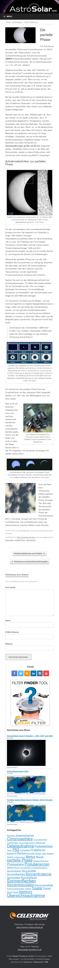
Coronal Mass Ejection (27, 843)
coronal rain (40, 842)
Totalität (37, 888)
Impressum (28, 962)
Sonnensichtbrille (44, 885)
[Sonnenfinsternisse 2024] (27, 793)
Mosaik (40, 856)
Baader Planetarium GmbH (23, 956)
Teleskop (28, 889)
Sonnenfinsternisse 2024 (17, 771)
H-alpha (36, 850)
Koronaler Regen (33, 853)
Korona (21, 853)
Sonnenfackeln (14, 870)
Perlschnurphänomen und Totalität (28, 553)
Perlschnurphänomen (41, 861)
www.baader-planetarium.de (29, 949)
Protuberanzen (37, 863)
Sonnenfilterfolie (16, 874)
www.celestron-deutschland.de (29, 927)
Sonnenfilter (29, 870)
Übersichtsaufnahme (26, 895)
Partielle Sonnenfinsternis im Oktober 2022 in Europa (29, 799)
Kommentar (10, 587)
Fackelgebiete (44, 846)
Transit (47, 888)
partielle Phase (19, 540)
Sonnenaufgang (26, 867)
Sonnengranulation (20, 884)
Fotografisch (25, 850)
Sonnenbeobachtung (39, 867)
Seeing (10, 867)
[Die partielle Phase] (20, 35)
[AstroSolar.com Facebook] (14, 673)
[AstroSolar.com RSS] (27, 673)
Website (8, 643)
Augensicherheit (25, 835)
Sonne (17, 867)
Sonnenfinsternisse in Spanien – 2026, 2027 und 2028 (30, 735)
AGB (46, 962)
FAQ (16, 849)
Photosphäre (15, 864)
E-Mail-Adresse (12, 632)
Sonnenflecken (21, 880)
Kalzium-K (12, 853)
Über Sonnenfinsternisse (26, 537)
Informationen (17, 22)
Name (7, 620)
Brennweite (9, 540)
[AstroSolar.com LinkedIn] (33, 673)
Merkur (30, 856)
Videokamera (31, 540)
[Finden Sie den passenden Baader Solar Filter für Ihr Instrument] (30, 703)
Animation (11, 835)
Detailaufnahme (20, 845)
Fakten (9, 850)
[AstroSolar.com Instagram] (40, 673)
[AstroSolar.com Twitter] (21, 673)
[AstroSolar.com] (33, 8)
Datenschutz (38, 962)
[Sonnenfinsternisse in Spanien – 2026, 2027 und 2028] (27, 765)
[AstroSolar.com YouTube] (46, 673)
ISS (43, 849)
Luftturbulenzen (19, 857)
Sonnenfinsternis (38, 873)
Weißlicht (25, 891)
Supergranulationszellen (15, 889)
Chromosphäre (20, 838)
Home (8, 22)
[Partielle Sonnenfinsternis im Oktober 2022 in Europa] (27, 822)
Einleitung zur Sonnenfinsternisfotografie (31, 561)
